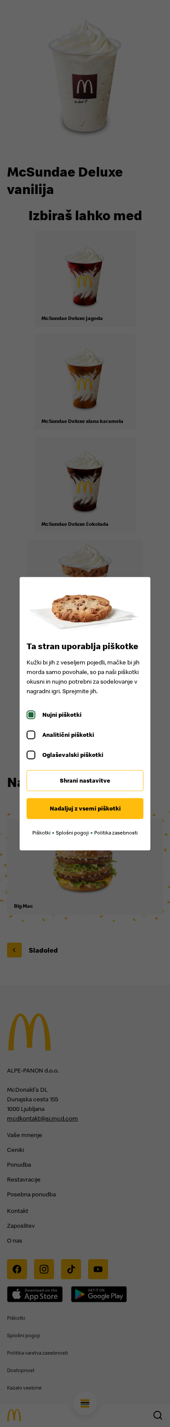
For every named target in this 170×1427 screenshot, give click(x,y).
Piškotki (41, 832)
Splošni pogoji (72, 832)
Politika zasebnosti (116, 832)
